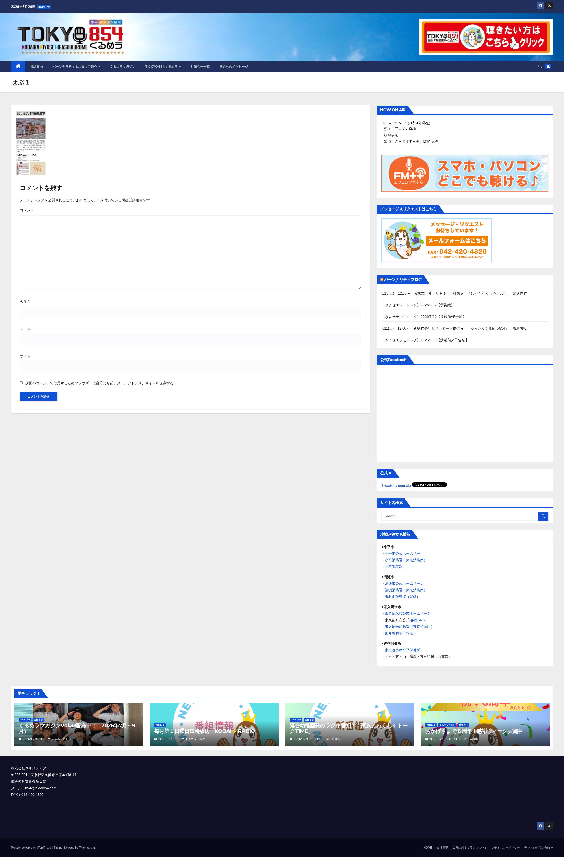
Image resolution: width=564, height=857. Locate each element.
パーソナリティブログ (403, 279)
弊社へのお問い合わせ (538, 847)
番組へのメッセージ (233, 67)
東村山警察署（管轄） (402, 597)
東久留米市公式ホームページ (408, 613)
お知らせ (38, 719)
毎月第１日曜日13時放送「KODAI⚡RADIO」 (207, 731)
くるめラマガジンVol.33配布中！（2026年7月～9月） (77, 728)
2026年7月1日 (168, 739)
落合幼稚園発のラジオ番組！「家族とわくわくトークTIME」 (348, 728)
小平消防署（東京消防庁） (406, 560)
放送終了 (463, 725)
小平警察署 (394, 567)
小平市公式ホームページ (404, 553)
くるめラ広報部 (62, 739)
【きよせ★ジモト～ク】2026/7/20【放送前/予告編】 (423, 317)
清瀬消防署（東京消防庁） (406, 590)
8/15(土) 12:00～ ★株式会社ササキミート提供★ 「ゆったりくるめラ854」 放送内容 (454, 293)
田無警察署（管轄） (401, 633)
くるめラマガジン (122, 67)
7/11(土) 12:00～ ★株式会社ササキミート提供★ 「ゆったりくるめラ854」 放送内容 (454, 328)
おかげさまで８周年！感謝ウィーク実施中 (474, 731)
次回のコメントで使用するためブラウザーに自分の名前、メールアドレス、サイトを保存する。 (101, 383)
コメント (27, 210)
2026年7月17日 (34, 739)
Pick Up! (25, 719)
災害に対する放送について (470, 847)
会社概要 (442, 847)
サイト (25, 356)
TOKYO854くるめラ (162, 67)
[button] (540, 66)
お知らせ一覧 (200, 67)
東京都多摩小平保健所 (402, 650)
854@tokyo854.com (40, 788)
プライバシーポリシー (505, 847)
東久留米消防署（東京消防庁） (409, 627)
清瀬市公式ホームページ (404, 583)
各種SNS (417, 620)
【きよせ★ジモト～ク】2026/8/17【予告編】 (418, 305)
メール (26, 329)
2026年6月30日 (440, 739)
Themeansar (87, 847)
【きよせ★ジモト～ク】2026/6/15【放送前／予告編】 (425, 340)
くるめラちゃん (447, 725)
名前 (24, 302)
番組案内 (36, 67)
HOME (428, 847)
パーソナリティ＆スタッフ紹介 (75, 67)
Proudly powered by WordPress (31, 847)
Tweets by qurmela (396, 485)
